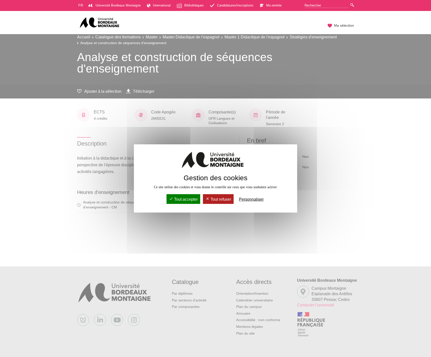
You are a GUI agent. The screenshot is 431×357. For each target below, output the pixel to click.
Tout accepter (185, 199)
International (162, 5)
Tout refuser (220, 199)
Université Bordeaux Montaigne (118, 5)
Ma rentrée (274, 5)
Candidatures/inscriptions (235, 5)
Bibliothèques (194, 5)
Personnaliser (251, 199)
